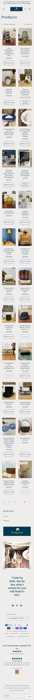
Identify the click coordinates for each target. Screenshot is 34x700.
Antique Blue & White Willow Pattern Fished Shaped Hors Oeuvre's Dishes (9, 443)
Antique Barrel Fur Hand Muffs (8, 290)
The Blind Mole (16, 631)
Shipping (6, 521)
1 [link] (4, 502)
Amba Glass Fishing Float (9, 212)
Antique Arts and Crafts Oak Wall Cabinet (25, 251)
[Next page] (30, 502)
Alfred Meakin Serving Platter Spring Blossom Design (25, 133)
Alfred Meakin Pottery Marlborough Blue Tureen (9, 132)
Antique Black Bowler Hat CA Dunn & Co (25, 327)
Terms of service (25, 633)
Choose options (25, 102)
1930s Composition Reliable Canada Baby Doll (9, 52)
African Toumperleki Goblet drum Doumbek (25, 92)
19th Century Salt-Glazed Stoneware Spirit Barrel (25, 51)
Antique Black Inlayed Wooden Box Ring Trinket (25, 366)
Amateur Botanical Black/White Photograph (25, 173)
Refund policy (14, 633)
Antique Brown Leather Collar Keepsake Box (8, 483)
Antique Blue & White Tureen (25, 403)
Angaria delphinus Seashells (25, 213)
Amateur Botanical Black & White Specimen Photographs (9, 174)
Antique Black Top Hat (9, 403)
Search (5, 516)
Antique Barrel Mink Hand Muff (25, 290)
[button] (4, 9)
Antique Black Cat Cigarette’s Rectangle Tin (9, 366)
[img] (17, 651)
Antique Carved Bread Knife (25, 483)
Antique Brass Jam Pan (25, 439)
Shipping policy (11, 636)
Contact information (23, 636)
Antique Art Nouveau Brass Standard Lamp (8, 251)
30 (25, 502)
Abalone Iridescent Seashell (9, 91)
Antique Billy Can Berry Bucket (9, 327)
